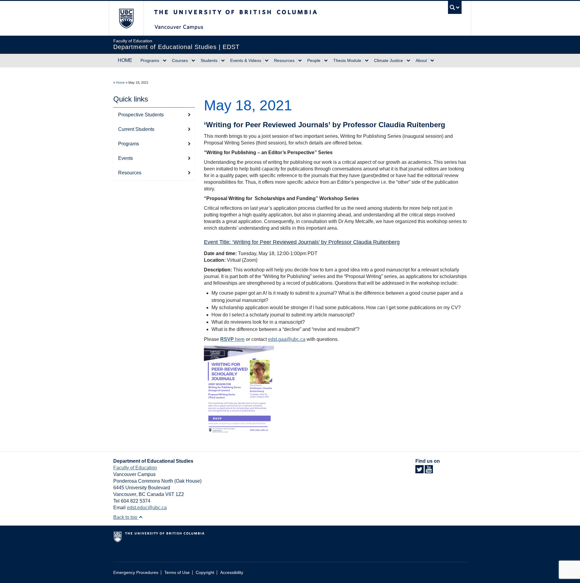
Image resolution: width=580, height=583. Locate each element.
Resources (284, 60)
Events (125, 158)
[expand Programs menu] (164, 60)
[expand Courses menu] (193, 60)
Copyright (205, 572)
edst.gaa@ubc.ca (286, 339)
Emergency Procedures (135, 572)
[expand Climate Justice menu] (408, 60)
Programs (149, 60)
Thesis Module (347, 60)
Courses (180, 60)
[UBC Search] (455, 7)
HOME (125, 60)
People (314, 60)
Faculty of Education (135, 467)
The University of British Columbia (126, 18)
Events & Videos (245, 60)
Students (209, 60)
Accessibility (231, 572)
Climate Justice (388, 60)
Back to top (125, 517)
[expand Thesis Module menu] (366, 60)
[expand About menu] (432, 60)
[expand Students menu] (223, 60)
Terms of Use (177, 572)
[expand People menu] (326, 60)
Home (120, 82)
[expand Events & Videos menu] (266, 60)
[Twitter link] (419, 471)
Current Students (136, 129)
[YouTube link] (429, 471)
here (232, 339)
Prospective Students (141, 114)
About (421, 60)
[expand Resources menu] (300, 60)
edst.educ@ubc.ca (147, 507)
